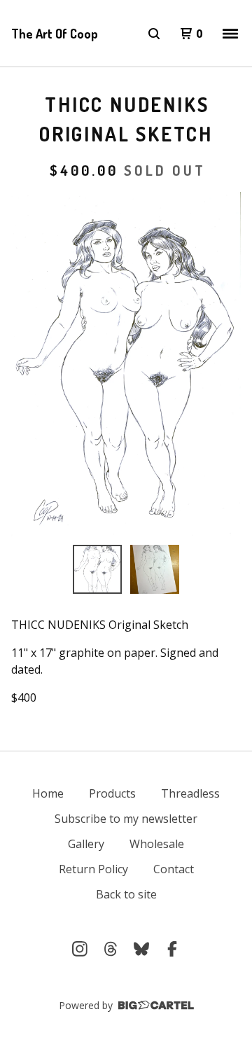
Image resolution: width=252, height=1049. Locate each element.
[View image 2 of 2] (154, 569)
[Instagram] (79, 948)
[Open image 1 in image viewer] (126, 364)
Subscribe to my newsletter (126, 818)
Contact (173, 869)
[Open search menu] (154, 33)
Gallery (86, 844)
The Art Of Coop (54, 33)
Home (48, 793)
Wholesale (157, 844)
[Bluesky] (141, 948)
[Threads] (110, 948)
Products (112, 793)
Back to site (126, 894)
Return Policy (93, 869)
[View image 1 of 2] (97, 569)
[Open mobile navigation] (230, 33)
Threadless (190, 793)
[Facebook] (172, 948)
